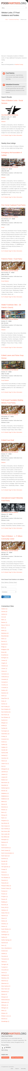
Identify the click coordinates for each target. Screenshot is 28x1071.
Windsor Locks (6, 1016)
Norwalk (4, 861)
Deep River (5, 698)
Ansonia (4, 611)
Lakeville (4, 771)
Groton (4, 741)
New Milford (5, 836)
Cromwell (4, 687)
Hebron (4, 760)
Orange (4, 869)
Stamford (4, 942)
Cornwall (4, 682)
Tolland (4, 961)
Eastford (4, 720)
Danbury (4, 690)
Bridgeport (5, 649)
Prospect (4, 896)
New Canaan (5, 826)
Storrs (3, 945)
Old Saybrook (5, 866)
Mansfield (4, 785)
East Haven (5, 714)
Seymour (4, 915)
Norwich (4, 864)
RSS (2, 1047)
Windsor (4, 1013)
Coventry (4, 684)
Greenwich (5, 739)
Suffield (4, 953)
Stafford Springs (6, 940)
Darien (3, 695)
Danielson (4, 693)
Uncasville (4, 969)
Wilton (3, 1010)
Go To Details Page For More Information (11, 135)
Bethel (3, 630)
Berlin (3, 627)
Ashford (4, 614)
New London (5, 834)
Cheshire (4, 665)
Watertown (4, 983)
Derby (3, 701)
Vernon (4, 972)
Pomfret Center (6, 888)
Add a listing (4, 1050)
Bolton (3, 638)
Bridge (3, 646)
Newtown (4, 842)
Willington (4, 1007)
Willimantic (5, 1002)
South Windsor (6, 929)
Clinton (4, 671)
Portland (4, 891)
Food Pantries (14, 4)
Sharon (4, 918)
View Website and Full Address (9, 115)
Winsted (4, 1018)
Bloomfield (4, 636)
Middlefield (5, 796)
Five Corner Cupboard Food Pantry (13, 205)
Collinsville (5, 676)
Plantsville (4, 883)
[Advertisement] (14, 36)
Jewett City (5, 763)
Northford (4, 858)
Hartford (4, 752)
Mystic (4, 817)
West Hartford (5, 986)
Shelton (4, 921)
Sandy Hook (5, 912)
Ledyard (4, 777)
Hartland (4, 755)
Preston (4, 893)
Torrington (4, 964)
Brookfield (4, 655)
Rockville (4, 904)
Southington (5, 934)
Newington (4, 839)
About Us (17, 1068)
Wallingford (5, 975)
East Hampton (5, 709)
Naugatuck (5, 820)
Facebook (4, 1047)
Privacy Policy (5, 1045)
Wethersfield (5, 999)
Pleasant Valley (6, 885)
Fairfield (4, 728)
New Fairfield (5, 828)
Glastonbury (5, 733)
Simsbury (4, 923)
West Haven (5, 988)
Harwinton (4, 758)
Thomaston (5, 959)
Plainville (4, 880)
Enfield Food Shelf (7, 440)
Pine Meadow (5, 877)
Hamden (4, 750)
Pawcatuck (5, 874)
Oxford (4, 872)
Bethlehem (4, 633)
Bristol (3, 652)
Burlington (4, 657)
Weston (4, 994)
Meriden (4, 790)
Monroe (4, 804)
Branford (4, 644)
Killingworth (5, 769)
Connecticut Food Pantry (14, 19)
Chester (4, 668)
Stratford (4, 950)
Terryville (4, 956)
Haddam (4, 747)
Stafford (4, 937)
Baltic (3, 619)
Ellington (4, 722)
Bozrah (4, 641)
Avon (3, 617)
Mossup (4, 815)
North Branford (6, 847)
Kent (3, 766)
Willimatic (4, 1005)
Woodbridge (5, 1021)
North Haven (5, 855)
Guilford (4, 744)
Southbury (4, 931)
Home (6, 19)
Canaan (4, 660)
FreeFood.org (5, 1057)
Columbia (4, 679)
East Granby (5, 706)
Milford (4, 801)
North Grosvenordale (7, 853)
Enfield (4, 725)
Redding (4, 902)
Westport (4, 997)
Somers (4, 926)
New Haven (5, 831)
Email (2, 227)
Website (3, 121)
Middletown (5, 798)
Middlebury (5, 793)
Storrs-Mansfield (6, 948)
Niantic (4, 845)
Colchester (5, 674)
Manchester (5, 782)
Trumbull (4, 967)
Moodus (4, 809)
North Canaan (5, 850)
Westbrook (5, 991)
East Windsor (5, 717)
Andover (4, 608)
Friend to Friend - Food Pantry (11, 259)
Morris (3, 812)
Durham (4, 703)
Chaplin (4, 663)
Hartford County (19, 64)
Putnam (4, 899)
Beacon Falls (5, 625)
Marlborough (5, 788)
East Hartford (5, 712)
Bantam (4, 622)
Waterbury (5, 978)
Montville (4, 807)
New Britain (5, 823)
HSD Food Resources (17, 1057)
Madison (4, 779)
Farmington (5, 731)
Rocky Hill (4, 907)
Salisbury (4, 910)
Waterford (4, 980)
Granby (4, 736)
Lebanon (4, 774)
